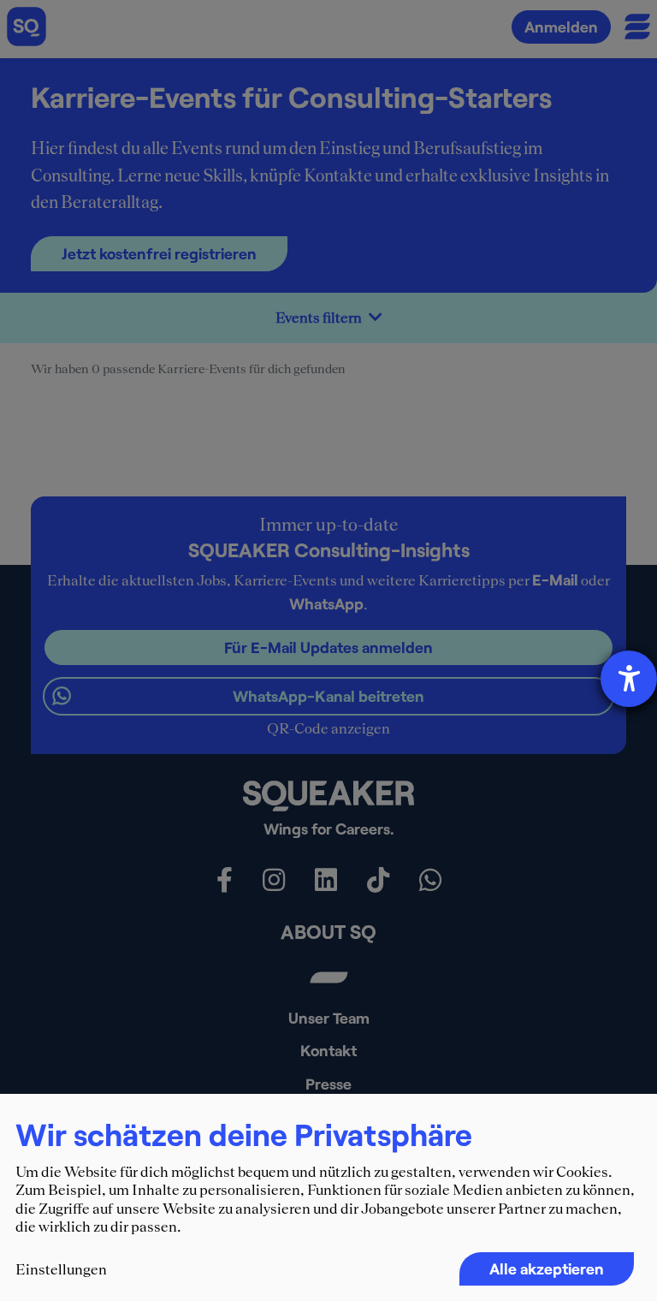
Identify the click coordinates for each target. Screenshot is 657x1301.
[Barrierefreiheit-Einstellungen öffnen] (629, 678)
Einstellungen (61, 1269)
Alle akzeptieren (546, 1268)
